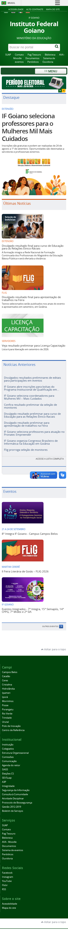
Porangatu (7, 709)
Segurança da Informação (16, 790)
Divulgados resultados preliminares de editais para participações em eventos (32, 379)
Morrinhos (7, 701)
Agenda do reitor (11, 765)
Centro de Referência (13, 730)
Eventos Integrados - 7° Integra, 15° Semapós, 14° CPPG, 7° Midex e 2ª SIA (33, 610)
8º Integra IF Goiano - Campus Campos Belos (30, 533)
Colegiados (8, 748)
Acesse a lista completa (50, 458)
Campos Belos (9, 672)
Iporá (5, 697)
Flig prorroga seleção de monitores (26, 449)
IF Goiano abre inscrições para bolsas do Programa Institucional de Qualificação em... (31, 388)
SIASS (5, 769)
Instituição (7, 744)
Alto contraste (34, 9)
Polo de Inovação (11, 726)
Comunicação (9, 761)
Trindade (7, 717)
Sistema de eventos (12, 850)
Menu (52, 71)
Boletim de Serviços (12, 810)
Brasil (11, 3)
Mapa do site (53, 9)
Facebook (7, 872)
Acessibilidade (15, 9)
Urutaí (5, 721)
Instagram (7, 876)
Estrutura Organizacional (15, 752)
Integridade (8, 786)
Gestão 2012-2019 (11, 806)
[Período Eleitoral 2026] (34, 82)
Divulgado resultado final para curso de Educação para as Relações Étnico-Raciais (32, 247)
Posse (5, 705)
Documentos (32, 58)
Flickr (5, 885)
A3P (4, 781)
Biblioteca (50, 54)
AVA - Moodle (9, 841)
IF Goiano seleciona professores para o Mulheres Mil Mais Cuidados (28, 127)
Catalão (6, 676)
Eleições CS (8, 773)
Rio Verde (7, 713)
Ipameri (6, 692)
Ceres (5, 680)
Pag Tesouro (34, 54)
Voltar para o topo (54, 649)
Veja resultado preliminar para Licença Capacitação (33, 345)
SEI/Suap (7, 777)
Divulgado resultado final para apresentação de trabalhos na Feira (31, 298)
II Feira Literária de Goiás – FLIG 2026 (25, 571)
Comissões (8, 757)
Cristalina (7, 684)
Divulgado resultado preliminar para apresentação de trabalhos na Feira (26, 424)
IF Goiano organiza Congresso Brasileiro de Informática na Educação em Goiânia (31, 442)
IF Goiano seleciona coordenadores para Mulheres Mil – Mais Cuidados (29, 397)
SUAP (8, 54)
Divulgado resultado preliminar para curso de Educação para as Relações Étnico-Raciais (32, 415)
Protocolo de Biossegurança (17, 802)
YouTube (7, 881)
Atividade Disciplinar (13, 798)
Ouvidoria (47, 61)
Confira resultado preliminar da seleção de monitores (30, 406)
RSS (4, 889)
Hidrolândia (8, 688)
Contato (19, 54)
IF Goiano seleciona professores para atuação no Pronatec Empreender (34, 433)
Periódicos (33, 61)
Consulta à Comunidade (15, 794)
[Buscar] (57, 47)
